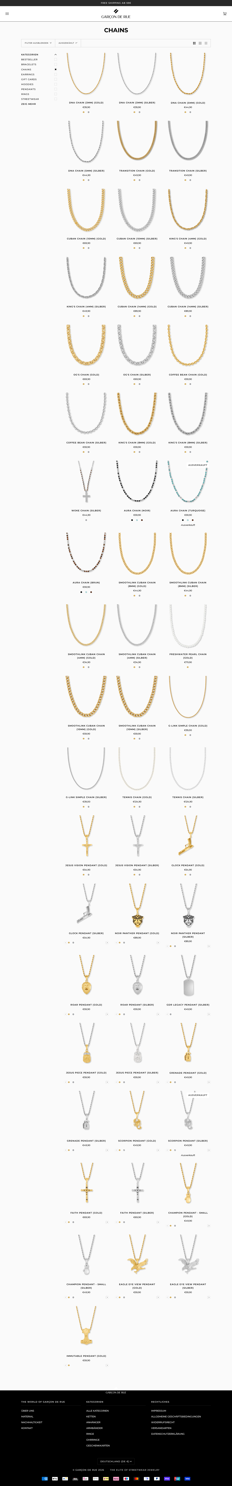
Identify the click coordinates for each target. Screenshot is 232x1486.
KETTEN (91, 1416)
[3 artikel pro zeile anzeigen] (200, 43)
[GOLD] (188, 211)
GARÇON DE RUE (86, 1470)
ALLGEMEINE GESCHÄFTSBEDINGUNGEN (176, 1416)
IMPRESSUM (158, 1410)
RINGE (90, 1433)
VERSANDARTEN (161, 1428)
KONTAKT (27, 1428)
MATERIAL (27, 1416)
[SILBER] (86, 279)
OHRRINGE (93, 1439)
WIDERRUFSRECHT (163, 1422)
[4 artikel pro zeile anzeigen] (207, 43)
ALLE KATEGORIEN (97, 1410)
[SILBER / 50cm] (137, 75)
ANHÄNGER (93, 1422)
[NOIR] (137, 483)
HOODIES (27, 84)
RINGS (25, 94)
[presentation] (107, 942)
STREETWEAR (30, 99)
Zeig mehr (28, 104)
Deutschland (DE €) (114, 1461)
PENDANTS (28, 89)
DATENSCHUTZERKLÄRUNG (168, 1433)
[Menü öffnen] (10, 13)
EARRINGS (27, 74)
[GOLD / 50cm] (86, 75)
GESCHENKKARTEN (98, 1445)
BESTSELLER (29, 59)
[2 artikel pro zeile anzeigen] (194, 43)
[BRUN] (86, 555)
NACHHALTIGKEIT (31, 1422)
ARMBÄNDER (94, 1428)
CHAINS (26, 69)
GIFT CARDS (29, 79)
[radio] (84, 112)
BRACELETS (28, 64)
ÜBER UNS (27, 1410)
